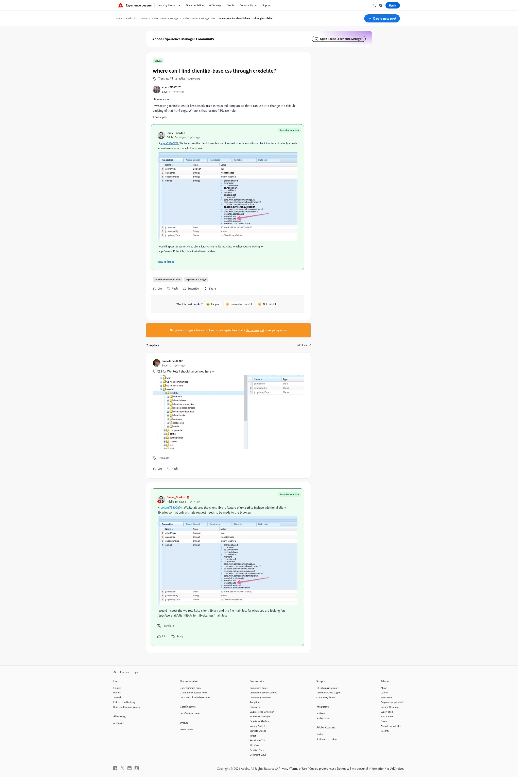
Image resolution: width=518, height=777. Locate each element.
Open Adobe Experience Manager (341, 39)
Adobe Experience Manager (165, 18)
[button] (382, 18)
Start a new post (255, 330)
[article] (227, 415)
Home (119, 18)
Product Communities (137, 18)
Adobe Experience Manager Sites (199, 18)
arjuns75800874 (169, 143)
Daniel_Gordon (176, 133)
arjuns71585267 (171, 87)
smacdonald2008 (172, 361)
